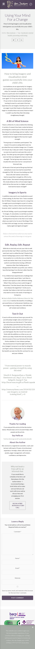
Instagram (13, 439)
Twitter (6, 439)
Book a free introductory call (18, 505)
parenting (16, 35)
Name (17, 558)
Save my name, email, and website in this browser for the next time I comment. (17, 592)
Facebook (21, 439)
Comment (17, 531)
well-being (23, 35)
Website (17, 578)
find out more (17, 643)
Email (17, 568)
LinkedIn (29, 439)
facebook (24, 33)
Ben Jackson (11, 33)
